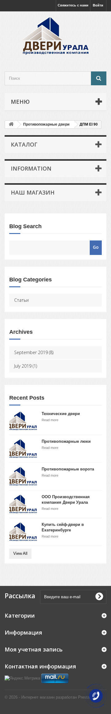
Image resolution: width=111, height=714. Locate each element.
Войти (98, 5)
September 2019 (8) (33, 352)
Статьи (21, 300)
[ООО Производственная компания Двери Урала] (23, 504)
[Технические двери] (23, 421)
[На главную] (11, 124)
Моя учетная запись (34, 649)
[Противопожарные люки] (23, 449)
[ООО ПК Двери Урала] (55, 36)
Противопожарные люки (66, 441)
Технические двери (61, 413)
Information (31, 168)
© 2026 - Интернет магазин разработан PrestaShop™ (54, 697)
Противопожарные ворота (68, 469)
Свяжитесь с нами (73, 5)
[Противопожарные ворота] (23, 476)
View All (20, 553)
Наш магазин (33, 192)
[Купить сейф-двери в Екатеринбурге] (23, 532)
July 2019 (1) (25, 366)
